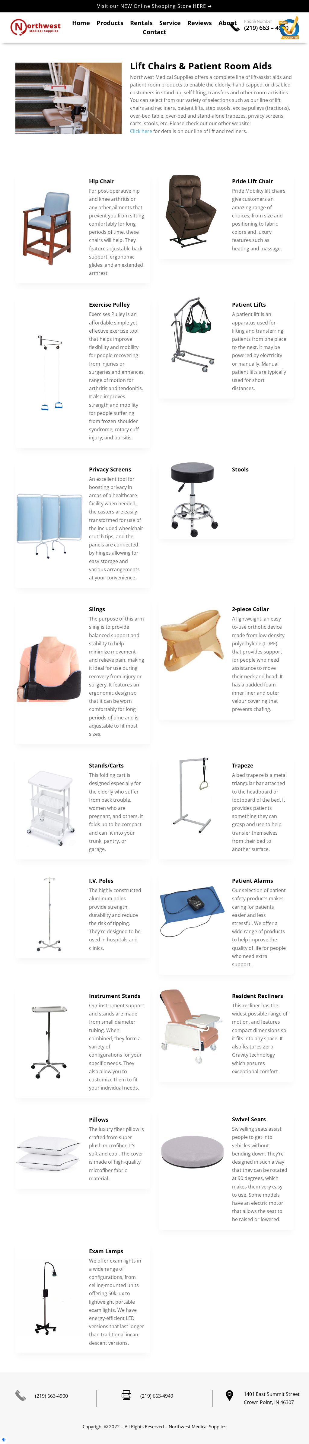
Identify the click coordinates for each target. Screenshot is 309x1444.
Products (110, 24)
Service (170, 24)
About (227, 24)
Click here (141, 131)
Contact (154, 33)
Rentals (141, 24)
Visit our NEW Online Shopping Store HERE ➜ (154, 6)
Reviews (199, 24)
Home (81, 24)
